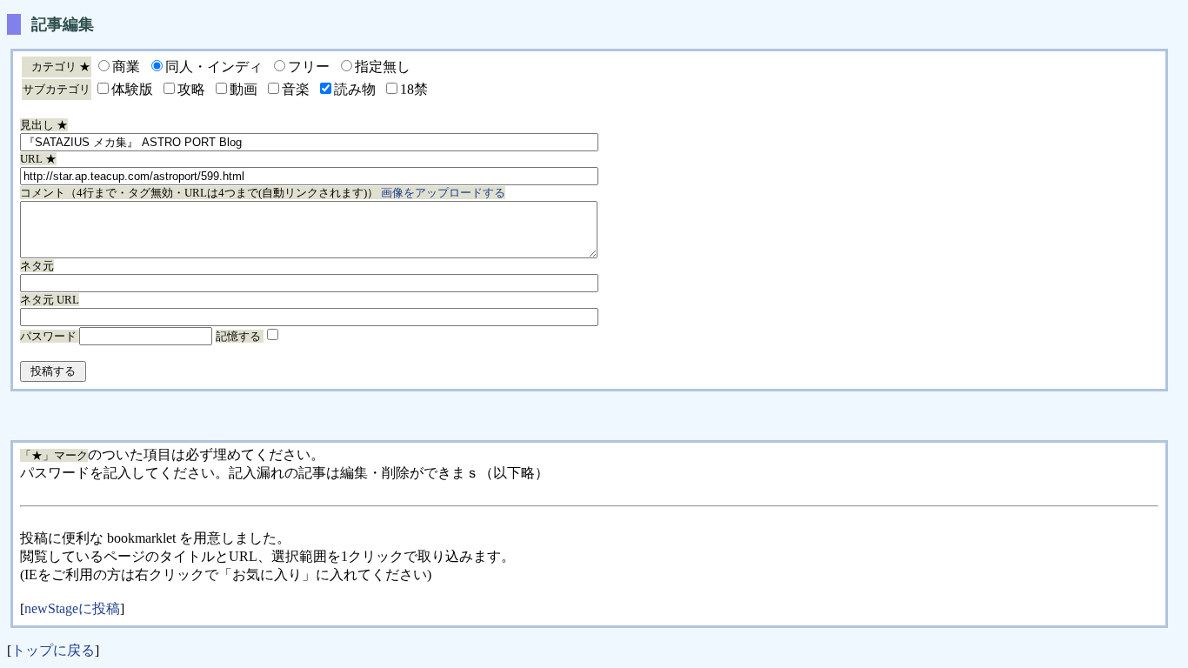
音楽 (296, 89)
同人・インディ (214, 66)
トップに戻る (53, 650)
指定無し (382, 66)
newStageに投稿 (72, 608)
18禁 (414, 89)
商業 (126, 66)
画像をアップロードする (443, 192)
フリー (309, 66)
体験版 (132, 89)
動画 (243, 89)
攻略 (191, 89)
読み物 (355, 89)
